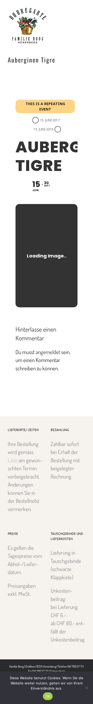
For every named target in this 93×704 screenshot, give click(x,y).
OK (47, 696)
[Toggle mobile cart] (74, 8)
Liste (13, 460)
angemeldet (48, 351)
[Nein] (86, 687)
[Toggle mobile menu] (83, 8)
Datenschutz (57, 671)
